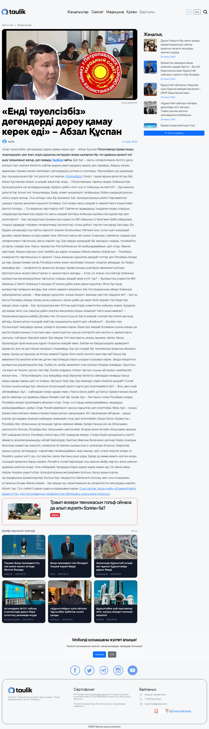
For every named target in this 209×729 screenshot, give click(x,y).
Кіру (197, 11)
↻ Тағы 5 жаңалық (174, 133)
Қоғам (131, 11)
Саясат (97, 11)
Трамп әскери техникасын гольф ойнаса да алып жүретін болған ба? (90, 505)
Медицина (115, 11)
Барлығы (147, 11)
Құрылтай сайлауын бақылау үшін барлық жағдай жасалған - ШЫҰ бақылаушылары (181, 89)
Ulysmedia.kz (73, 176)
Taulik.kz (57, 160)
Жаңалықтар (78, 11)
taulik (11, 141)
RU (188, 11)
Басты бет (8, 25)
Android (99, 654)
